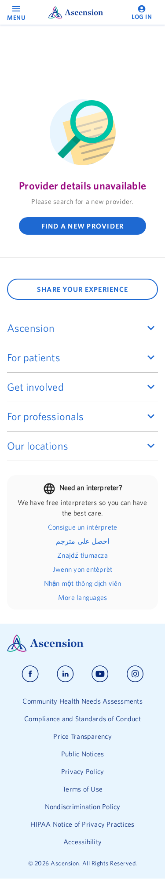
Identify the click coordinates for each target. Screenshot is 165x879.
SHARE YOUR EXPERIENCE (82, 289)
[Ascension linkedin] (65, 674)
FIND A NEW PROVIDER (82, 226)
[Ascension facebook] (30, 674)
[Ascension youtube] (100, 674)
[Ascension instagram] (135, 674)
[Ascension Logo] (82, 643)
